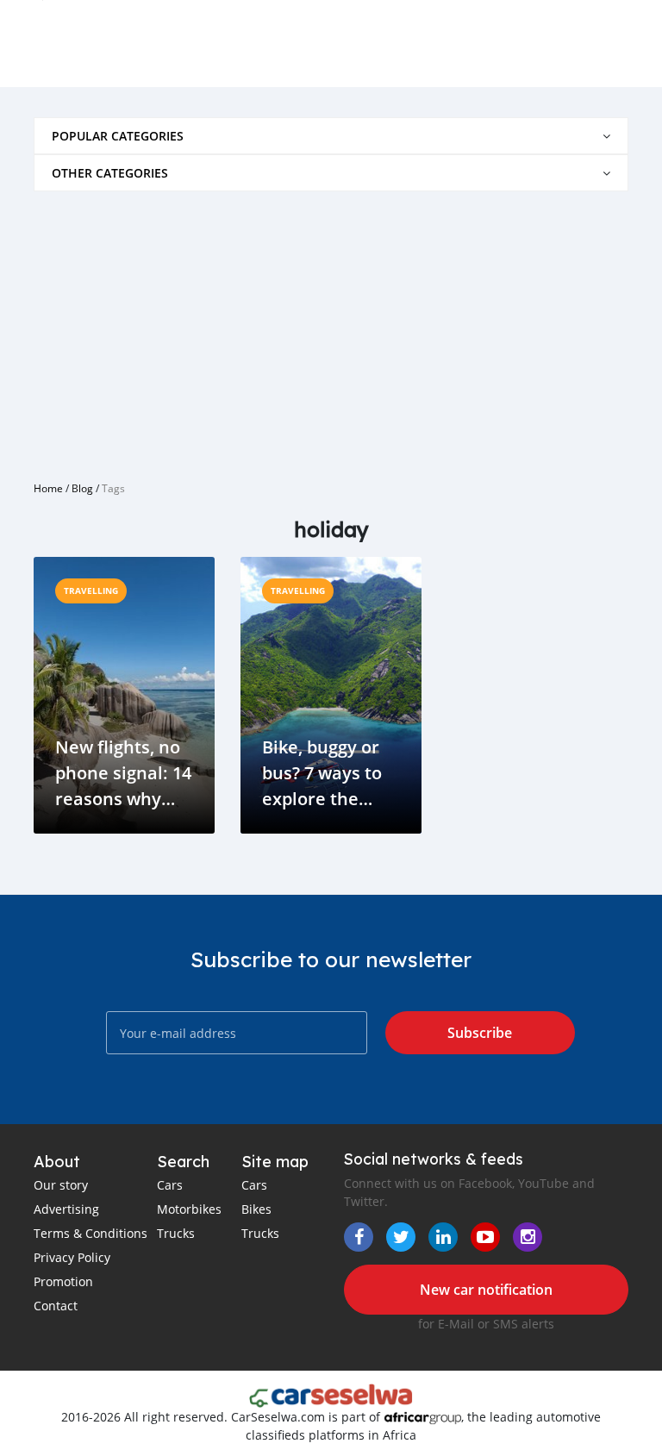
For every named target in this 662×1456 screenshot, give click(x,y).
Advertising (66, 1209)
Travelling (91, 590)
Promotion (63, 1281)
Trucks (176, 1233)
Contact (56, 1305)
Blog (82, 488)
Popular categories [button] (118, 136)
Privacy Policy (72, 1257)
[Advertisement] (331, 329)
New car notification (486, 1289)
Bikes (256, 1209)
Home (48, 488)
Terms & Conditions (90, 1233)
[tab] (331, 135)
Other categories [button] (110, 173)
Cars (170, 1185)
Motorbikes (189, 1209)
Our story (61, 1185)
